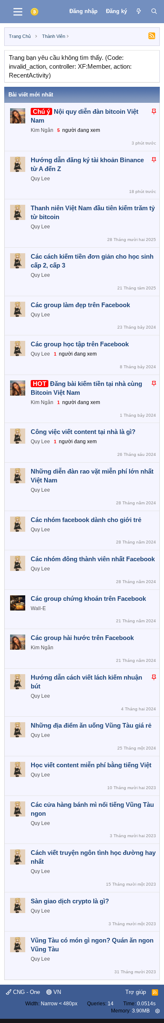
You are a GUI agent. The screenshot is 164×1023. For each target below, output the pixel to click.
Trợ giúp (135, 992)
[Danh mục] (18, 11)
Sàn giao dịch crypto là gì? (70, 901)
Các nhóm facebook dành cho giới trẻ (86, 519)
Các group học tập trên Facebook (80, 344)
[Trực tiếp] (139, 11)
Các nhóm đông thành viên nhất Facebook (93, 558)
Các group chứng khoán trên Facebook (88, 598)
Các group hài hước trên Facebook (82, 637)
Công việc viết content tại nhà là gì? (83, 431)
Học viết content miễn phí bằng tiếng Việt (91, 765)
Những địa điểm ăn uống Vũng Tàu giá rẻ (91, 725)
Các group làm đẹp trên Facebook (80, 304)
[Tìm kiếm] (154, 11)
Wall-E (38, 608)
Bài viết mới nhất (30, 94)
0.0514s (146, 1004)
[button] (157, 1010)
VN (56, 992)
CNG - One (25, 992)
